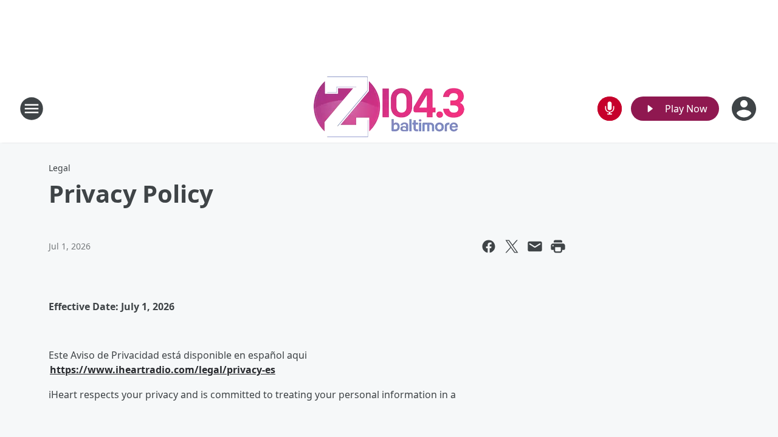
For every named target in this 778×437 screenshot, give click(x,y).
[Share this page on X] (511, 246)
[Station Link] (389, 108)
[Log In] (745, 109)
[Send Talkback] (609, 109)
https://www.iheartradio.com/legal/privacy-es (162, 369)
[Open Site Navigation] (31, 109)
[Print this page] (557, 246)
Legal (60, 168)
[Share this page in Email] (534, 246)
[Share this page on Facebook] (488, 246)
